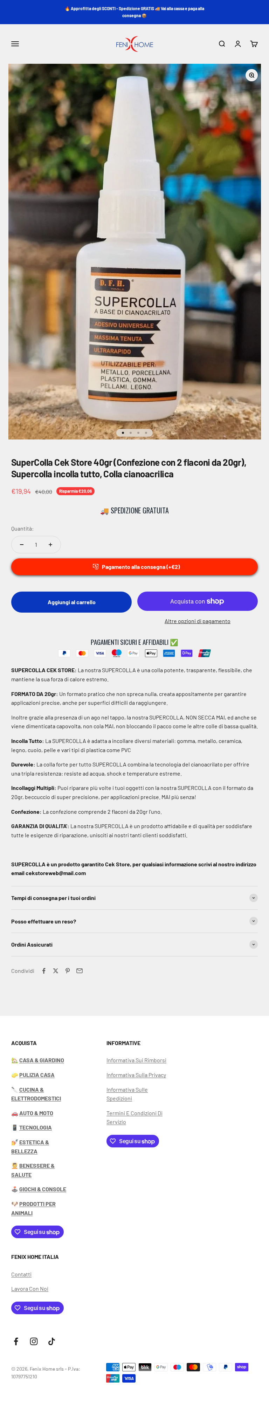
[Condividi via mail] (79, 971)
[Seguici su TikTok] (51, 1341)
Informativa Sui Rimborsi (136, 1060)
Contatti (21, 1274)
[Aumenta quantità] (50, 544)
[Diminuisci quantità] (22, 544)
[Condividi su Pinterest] (68, 971)
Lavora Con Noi (29, 1288)
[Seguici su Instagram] (34, 1341)
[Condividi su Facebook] (44, 971)
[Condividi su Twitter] (56, 971)
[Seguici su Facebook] (16, 1341)
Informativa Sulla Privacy (136, 1074)
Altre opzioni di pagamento (197, 621)
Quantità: (22, 528)
